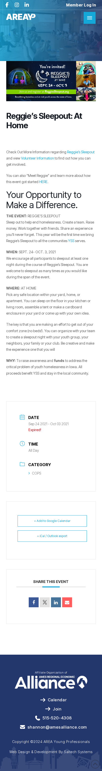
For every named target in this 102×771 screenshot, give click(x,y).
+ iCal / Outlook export (52, 536)
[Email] (67, 602)
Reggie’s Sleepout (81, 152)
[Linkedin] (56, 602)
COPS (36, 473)
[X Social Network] (45, 602)
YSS (70, 241)
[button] (90, 18)
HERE (43, 182)
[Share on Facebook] (34, 602)
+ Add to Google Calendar (52, 521)
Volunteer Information (37, 158)
